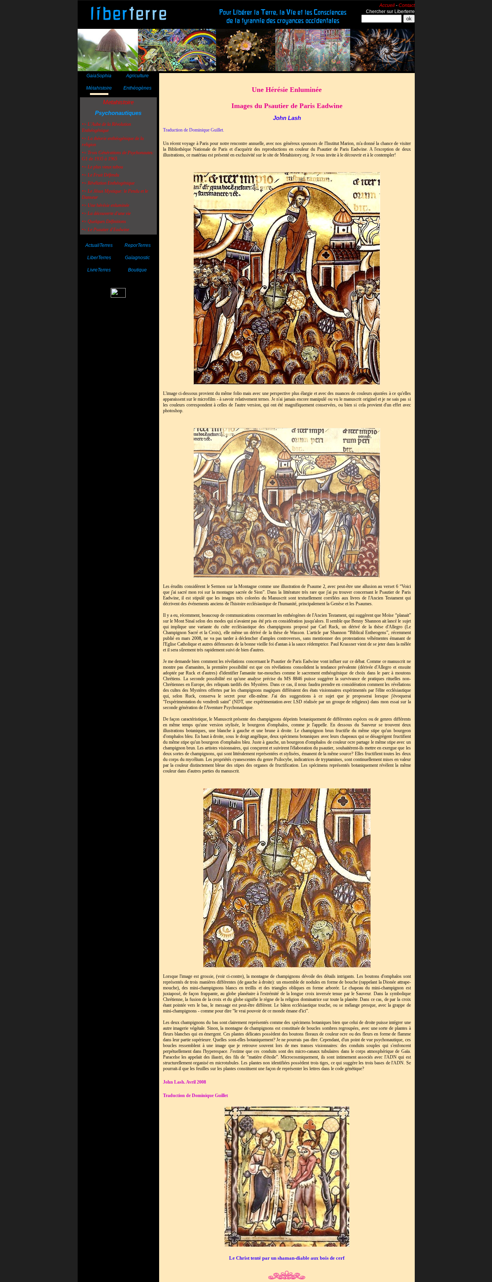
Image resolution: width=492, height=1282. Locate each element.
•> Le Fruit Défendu (100, 175)
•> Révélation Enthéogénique (108, 183)
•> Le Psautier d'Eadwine (105, 229)
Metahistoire (118, 102)
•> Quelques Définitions (104, 221)
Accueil (387, 5)
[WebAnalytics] (118, 295)
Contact (407, 5)
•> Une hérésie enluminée (105, 205)
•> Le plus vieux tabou (102, 167)
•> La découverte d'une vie (106, 213)
